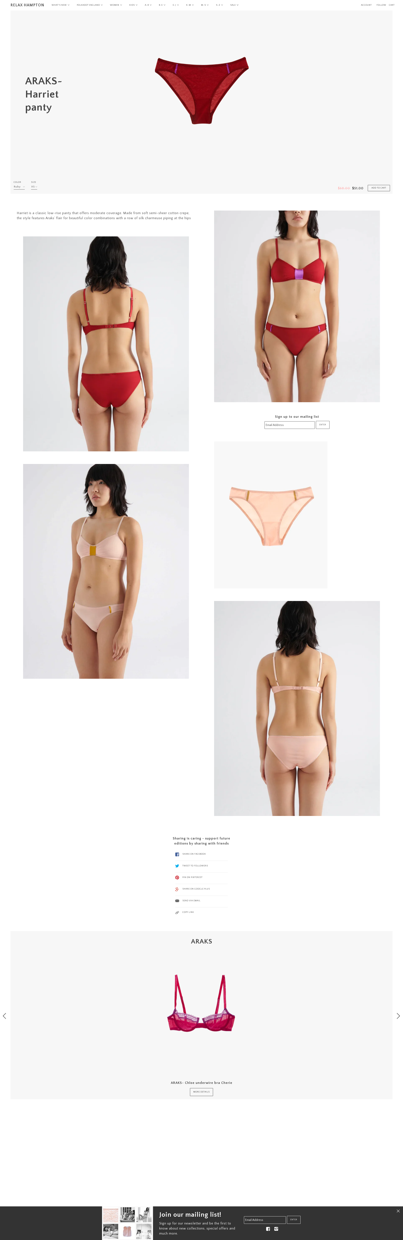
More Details (201, 1092)
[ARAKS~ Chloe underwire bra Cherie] (201, 1010)
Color (17, 182)
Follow (381, 5)
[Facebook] (268, 1228)
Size (33, 182)
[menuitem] (60, 5)
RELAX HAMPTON (27, 5)
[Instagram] (276, 1228)
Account (366, 5)
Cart (392, 5)
